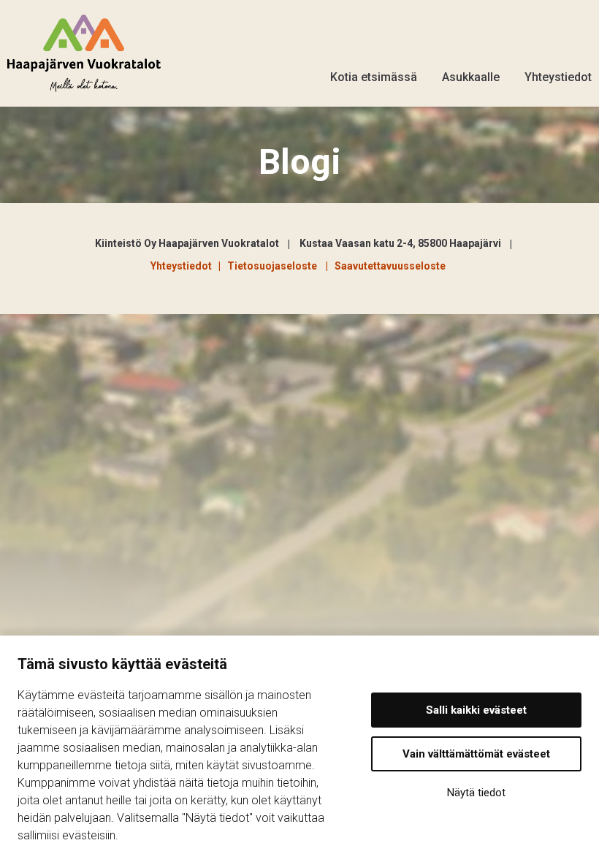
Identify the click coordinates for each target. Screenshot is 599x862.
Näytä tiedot (476, 792)
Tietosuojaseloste (274, 266)
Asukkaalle (471, 77)
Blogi (300, 162)
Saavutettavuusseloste (390, 266)
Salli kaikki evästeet (476, 710)
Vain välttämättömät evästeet (476, 753)
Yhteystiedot (558, 77)
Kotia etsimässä (373, 77)
